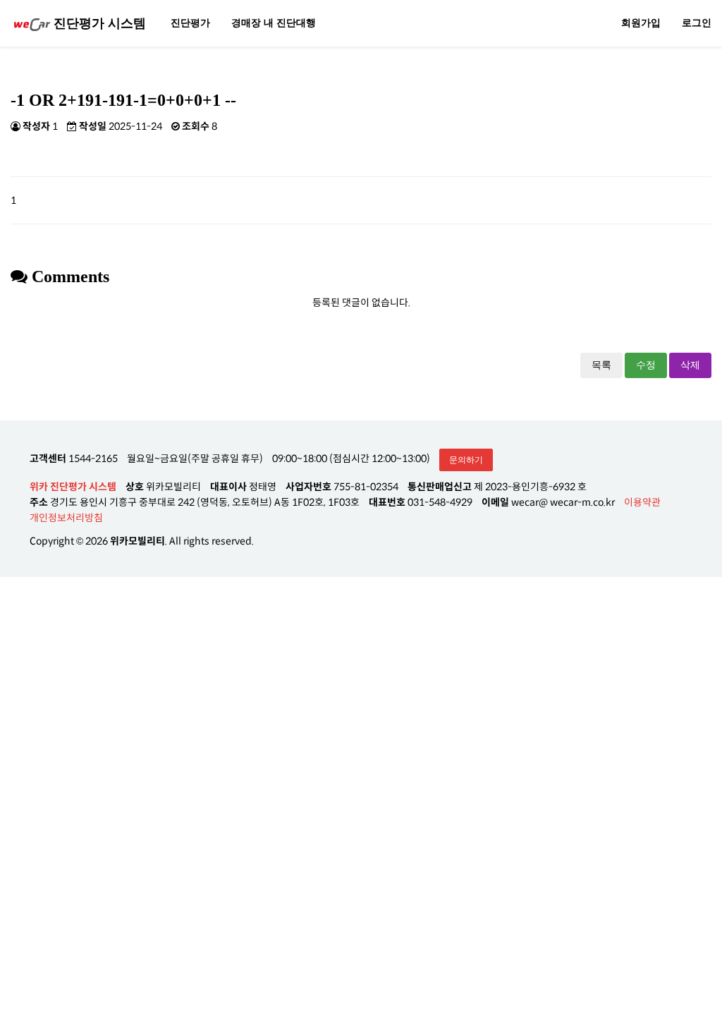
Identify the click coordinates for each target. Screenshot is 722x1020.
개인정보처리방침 (66, 517)
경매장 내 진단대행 (273, 23)
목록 (601, 365)
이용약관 (642, 502)
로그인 (696, 23)
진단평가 (190, 23)
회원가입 (641, 23)
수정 (646, 365)
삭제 (690, 365)
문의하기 (466, 460)
